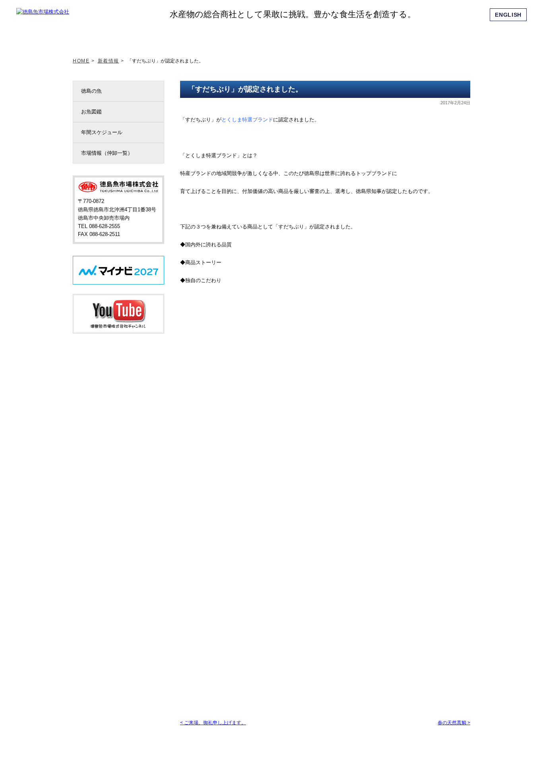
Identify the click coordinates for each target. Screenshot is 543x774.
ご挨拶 (189, 35)
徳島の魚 (91, 91)
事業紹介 (321, 35)
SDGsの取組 (232, 35)
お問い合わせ (454, 35)
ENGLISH (508, 15)
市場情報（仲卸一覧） (107, 153)
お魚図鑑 (91, 112)
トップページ (100, 35)
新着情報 (144, 35)
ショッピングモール (409, 35)
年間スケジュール (101, 132)
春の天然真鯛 (454, 722)
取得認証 (277, 35)
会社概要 (365, 35)
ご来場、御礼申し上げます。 (213, 722)
